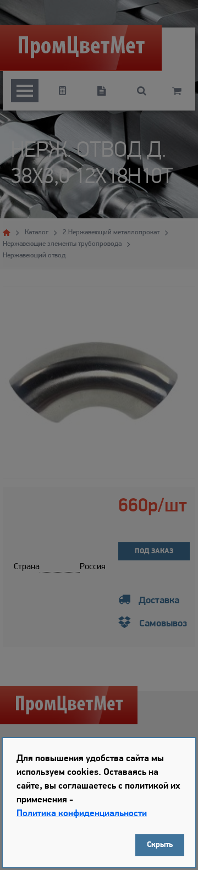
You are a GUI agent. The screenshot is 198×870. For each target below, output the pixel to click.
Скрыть (160, 845)
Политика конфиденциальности (81, 813)
